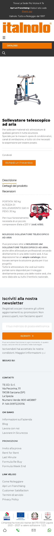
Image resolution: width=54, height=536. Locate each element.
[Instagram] (9, 366)
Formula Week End (14, 466)
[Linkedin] (19, 366)
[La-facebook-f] (3, 366)
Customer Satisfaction (15, 490)
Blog (5, 424)
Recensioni (9, 191)
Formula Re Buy (12, 461)
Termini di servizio (12, 495)
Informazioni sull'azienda (17, 419)
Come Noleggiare (12, 481)
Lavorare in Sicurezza (15, 433)
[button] (27, 11)
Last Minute (9, 457)
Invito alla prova (11, 448)
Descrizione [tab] (9, 180)
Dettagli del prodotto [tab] (14, 186)
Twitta (20, 155)
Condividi (15, 155)
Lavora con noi (10, 428)
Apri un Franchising (13, 486)
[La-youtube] (14, 366)
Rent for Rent (10, 452)
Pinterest (25, 155)
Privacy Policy (10, 499)
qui (43, 352)
